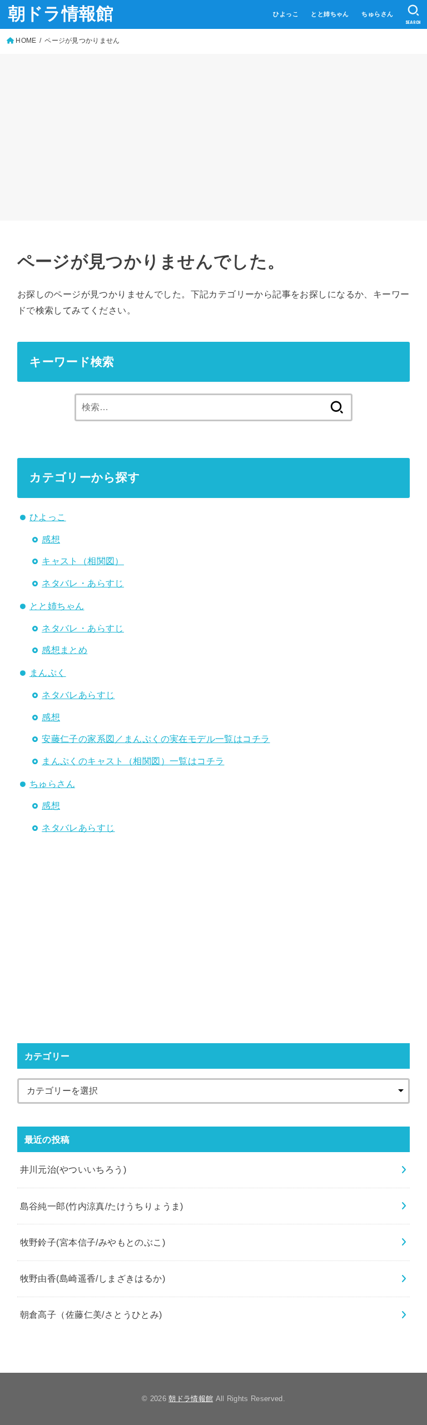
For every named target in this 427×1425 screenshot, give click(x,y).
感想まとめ (64, 650)
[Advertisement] (213, 137)
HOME (26, 40)
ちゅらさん (377, 14)
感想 (51, 539)
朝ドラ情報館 (61, 13)
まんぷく (47, 672)
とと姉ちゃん (330, 14)
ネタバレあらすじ (78, 695)
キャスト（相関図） (83, 561)
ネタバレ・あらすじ (83, 583)
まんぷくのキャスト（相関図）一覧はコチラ (133, 761)
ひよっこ (286, 14)
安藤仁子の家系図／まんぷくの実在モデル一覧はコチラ (156, 739)
